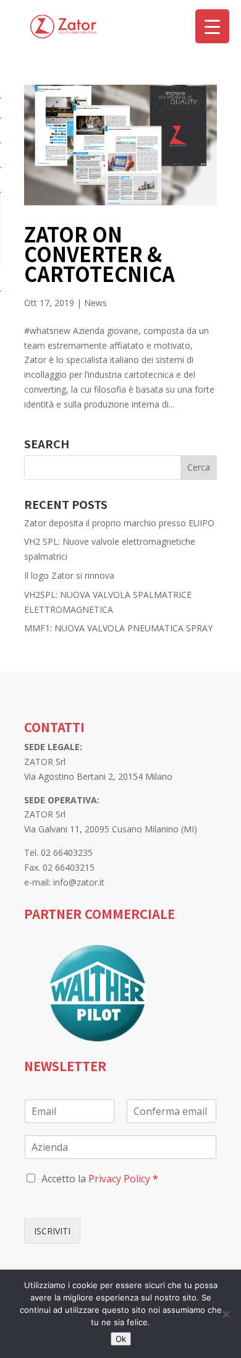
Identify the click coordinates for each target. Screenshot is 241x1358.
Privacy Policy (119, 1178)
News (95, 303)
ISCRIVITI (52, 1231)
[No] (225, 1314)
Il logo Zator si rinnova (69, 575)
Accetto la (99, 1178)
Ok (121, 1339)
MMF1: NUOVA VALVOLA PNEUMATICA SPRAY (118, 628)
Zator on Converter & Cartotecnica (99, 254)
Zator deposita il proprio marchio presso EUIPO (119, 523)
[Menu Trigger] (212, 26)
